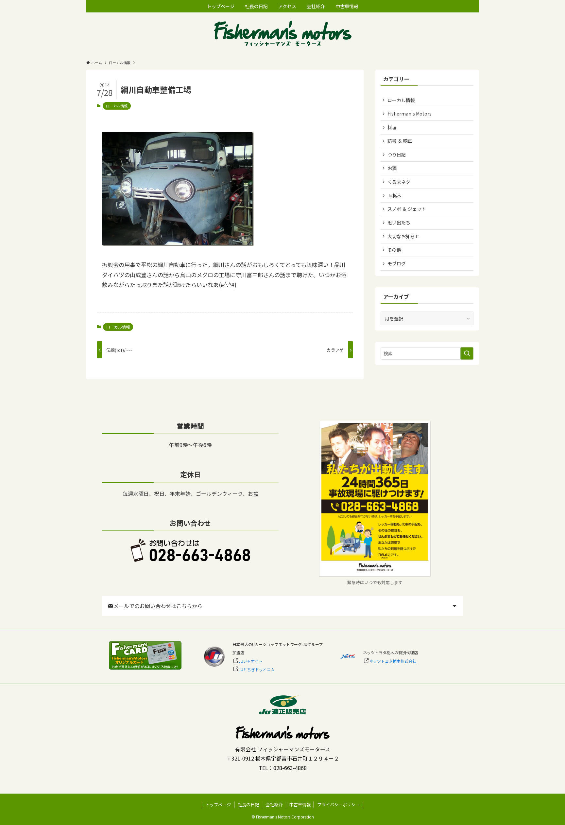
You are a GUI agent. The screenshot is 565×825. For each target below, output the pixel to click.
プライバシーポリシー (338, 804)
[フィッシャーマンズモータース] (282, 34)
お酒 (392, 168)
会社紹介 (273, 804)
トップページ (218, 804)
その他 (394, 249)
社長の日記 (248, 804)
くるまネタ (398, 181)
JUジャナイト (251, 661)
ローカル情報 (117, 105)
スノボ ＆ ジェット (406, 209)
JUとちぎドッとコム (257, 669)
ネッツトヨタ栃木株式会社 (392, 661)
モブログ (396, 263)
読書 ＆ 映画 (399, 140)
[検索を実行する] (466, 353)
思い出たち (398, 222)
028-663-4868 (290, 768)
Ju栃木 (394, 195)
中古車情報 (300, 804)
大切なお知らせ (403, 236)
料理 (392, 127)
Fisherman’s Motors (409, 113)
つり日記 (396, 154)
